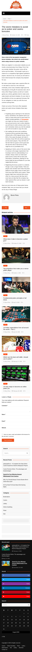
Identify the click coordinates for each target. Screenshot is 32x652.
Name (4, 414)
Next (26, 207)
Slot (4, 514)
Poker (27, 35)
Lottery (5, 503)
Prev (6, 207)
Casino (5, 500)
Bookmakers (6, 496)
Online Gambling (7, 507)
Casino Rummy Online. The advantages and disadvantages (15, 470)
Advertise (21, 647)
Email (3, 421)
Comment (5, 405)
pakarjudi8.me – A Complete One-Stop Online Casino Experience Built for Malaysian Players (15, 464)
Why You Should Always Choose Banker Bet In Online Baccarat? (15, 480)
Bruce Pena (6, 35)
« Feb (3, 636)
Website (4, 427)
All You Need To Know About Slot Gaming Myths (14, 485)
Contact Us (4, 649)
